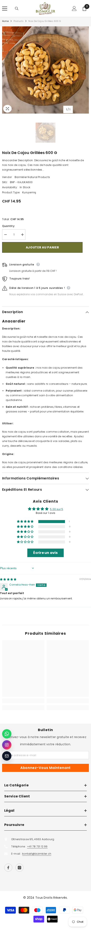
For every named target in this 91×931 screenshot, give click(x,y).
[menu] (4, 8)
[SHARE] (86, 247)
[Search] (17, 8)
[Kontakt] (6, 756)
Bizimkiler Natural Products (32, 177)
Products (19, 21)
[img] (8, 579)
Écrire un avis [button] (45, 552)
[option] (45, 70)
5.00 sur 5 (56, 509)
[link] (23, 701)
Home (5, 21)
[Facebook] (8, 868)
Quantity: (8, 226)
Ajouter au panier (42, 247)
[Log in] (74, 8)
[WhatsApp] (6, 734)
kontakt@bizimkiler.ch (36, 853)
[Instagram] (19, 868)
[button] (25, 521)
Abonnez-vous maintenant (45, 767)
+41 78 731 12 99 (37, 846)
